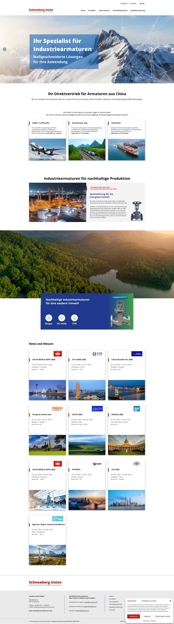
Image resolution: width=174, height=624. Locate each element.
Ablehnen (147, 616)
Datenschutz (146, 620)
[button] (170, 601)
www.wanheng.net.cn (82, 610)
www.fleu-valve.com (91, 602)
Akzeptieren (134, 616)
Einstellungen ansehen (162, 616)
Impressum (153, 620)
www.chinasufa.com (90, 606)
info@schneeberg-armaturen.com (44, 607)
